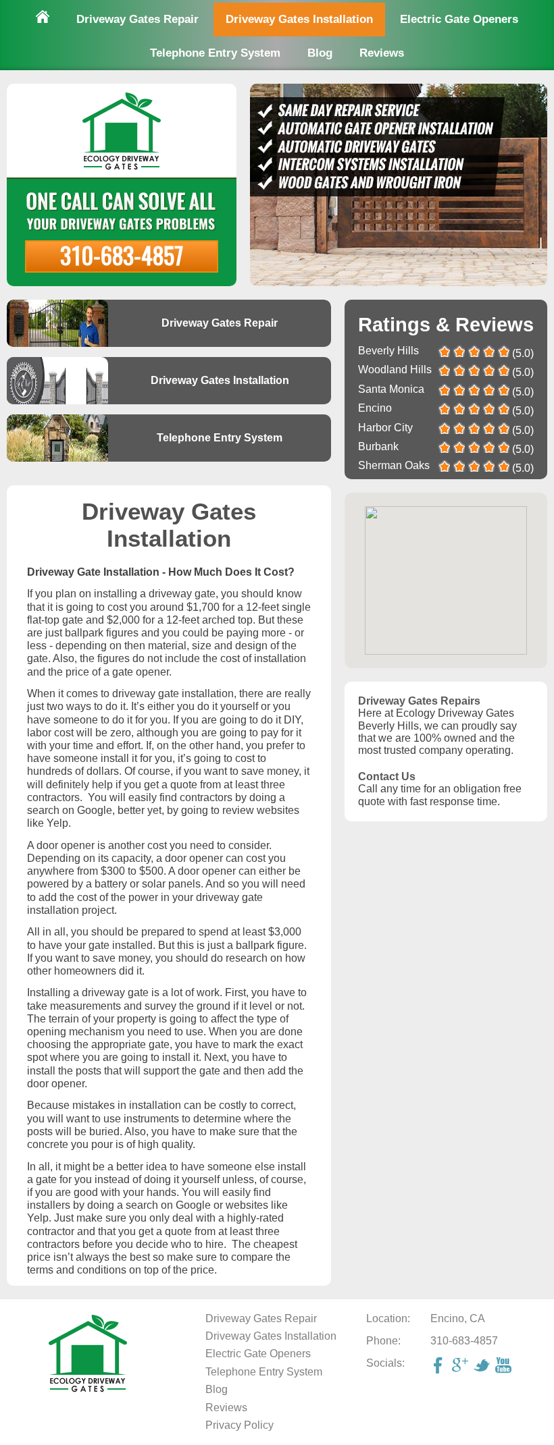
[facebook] (439, 1366)
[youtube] (504, 1366)
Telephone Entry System (215, 53)
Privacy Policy (239, 1425)
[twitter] (483, 1366)
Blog (319, 53)
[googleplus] (461, 1366)
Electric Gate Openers (459, 19)
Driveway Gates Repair (137, 19)
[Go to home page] (42, 18)
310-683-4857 (121, 255)
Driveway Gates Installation (299, 19)
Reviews (381, 53)
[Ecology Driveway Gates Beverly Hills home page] (88, 1390)
